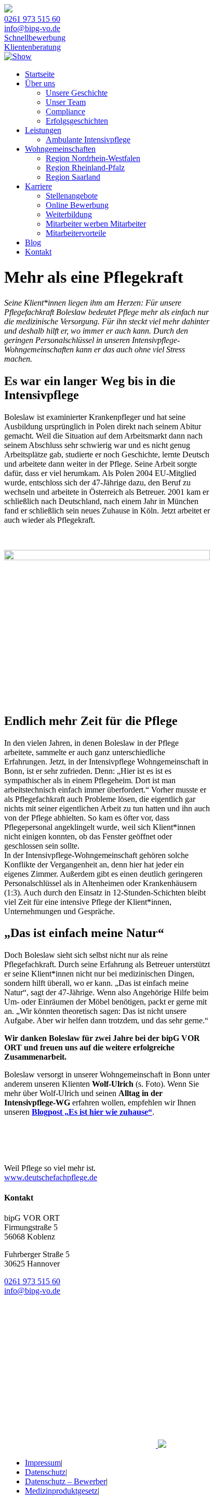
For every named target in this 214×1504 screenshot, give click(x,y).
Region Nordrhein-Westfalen (93, 158)
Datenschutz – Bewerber (65, 1481)
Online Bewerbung (77, 205)
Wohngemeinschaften (60, 148)
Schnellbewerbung (34, 37)
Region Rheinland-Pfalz (85, 167)
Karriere (38, 186)
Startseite (40, 74)
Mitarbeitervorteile (76, 233)
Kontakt (38, 251)
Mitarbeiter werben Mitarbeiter (96, 223)
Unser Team (66, 102)
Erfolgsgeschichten (77, 120)
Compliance (65, 111)
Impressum (43, 1462)
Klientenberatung (32, 47)
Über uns (40, 83)
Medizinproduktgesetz (61, 1490)
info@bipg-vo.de (32, 28)
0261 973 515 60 (32, 19)
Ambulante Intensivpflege (88, 139)
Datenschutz (45, 1472)
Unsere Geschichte (77, 92)
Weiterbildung (69, 214)
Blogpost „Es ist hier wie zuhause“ (92, 1111)
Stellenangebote (72, 195)
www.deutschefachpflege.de (50, 1177)
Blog (33, 242)
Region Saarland (73, 177)
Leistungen (43, 130)
